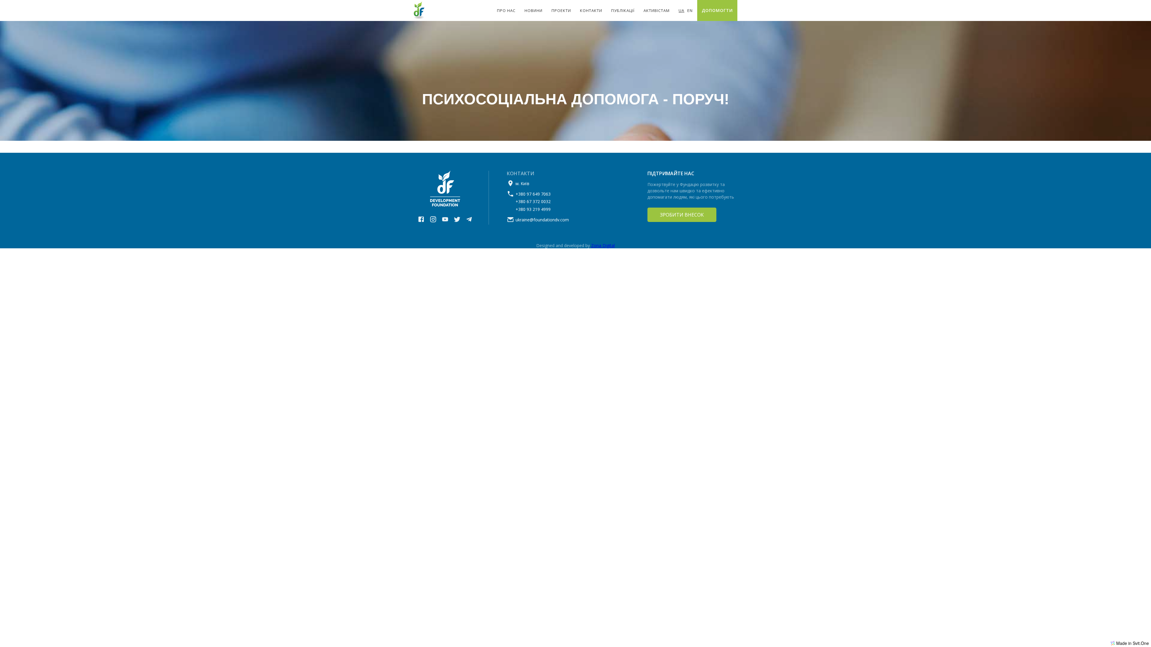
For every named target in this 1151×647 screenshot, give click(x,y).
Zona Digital (603, 245)
